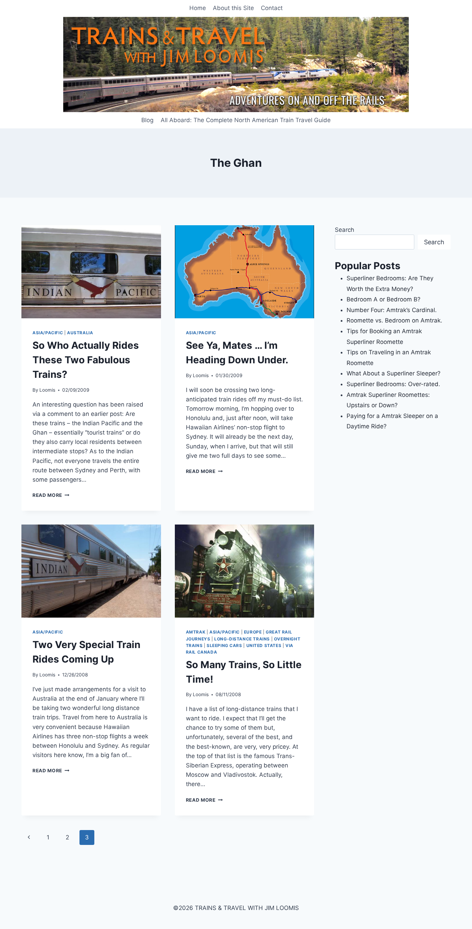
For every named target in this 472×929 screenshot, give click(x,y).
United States (264, 645)
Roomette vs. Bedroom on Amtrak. (394, 320)
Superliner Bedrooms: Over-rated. (394, 384)
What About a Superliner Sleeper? (394, 373)
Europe (253, 632)
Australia (80, 332)
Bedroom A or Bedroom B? (384, 299)
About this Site (233, 7)
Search (344, 229)
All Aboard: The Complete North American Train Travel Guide (246, 120)
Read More (50, 495)
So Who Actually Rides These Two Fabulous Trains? (85, 359)
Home (197, 7)
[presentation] (91, 271)
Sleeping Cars (224, 645)
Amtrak (196, 632)
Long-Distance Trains (242, 638)
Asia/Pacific (47, 332)
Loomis (47, 390)
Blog (147, 120)
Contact (272, 7)
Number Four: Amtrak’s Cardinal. (392, 310)
